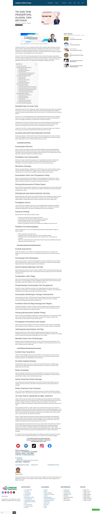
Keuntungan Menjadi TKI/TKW (22, 83)
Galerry (70, 2)
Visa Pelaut (26, 495)
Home (22, 43)
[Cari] (14, 512)
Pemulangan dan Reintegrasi (24, 82)
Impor (45, 507)
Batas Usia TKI (34, 464)
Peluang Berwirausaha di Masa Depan (26, 74)
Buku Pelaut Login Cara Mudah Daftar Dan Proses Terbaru (27, 460)
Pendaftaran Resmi (22, 77)
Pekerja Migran (26, 43)
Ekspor (45, 506)
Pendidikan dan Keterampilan (24, 70)
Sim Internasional (28, 504)
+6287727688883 (30, 453)
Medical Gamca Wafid (29, 497)
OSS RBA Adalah (20, 458)
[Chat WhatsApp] (95, 509)
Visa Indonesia (27, 494)
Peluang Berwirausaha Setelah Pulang (26, 90)
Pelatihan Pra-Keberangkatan (24, 79)
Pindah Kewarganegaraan (49, 498)
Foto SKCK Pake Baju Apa (75, 44)
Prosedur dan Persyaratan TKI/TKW (23, 75)
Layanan (56, 2)
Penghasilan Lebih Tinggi (23, 85)
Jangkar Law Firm (87, 491)
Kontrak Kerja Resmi (22, 81)
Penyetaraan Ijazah (28, 506)
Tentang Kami (50, 2)
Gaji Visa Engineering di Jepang (22, 464)
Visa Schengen (27, 492)
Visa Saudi (26, 491)
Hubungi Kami (67, 491)
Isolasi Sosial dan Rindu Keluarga (25, 100)
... (15, 482)
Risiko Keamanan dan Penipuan (25, 101)
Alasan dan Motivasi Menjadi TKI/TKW (24, 67)
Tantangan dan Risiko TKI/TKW (23, 93)
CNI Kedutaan (47, 501)
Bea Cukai (46, 504)
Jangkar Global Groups (23, 3)
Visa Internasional (28, 490)
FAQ (79, 2)
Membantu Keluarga (22, 71)
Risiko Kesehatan (22, 98)
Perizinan (26, 507)
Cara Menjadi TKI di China (53, 464)
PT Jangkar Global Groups (28, 454)
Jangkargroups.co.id (24, 450)
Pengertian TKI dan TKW (21, 65)
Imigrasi (45, 495)
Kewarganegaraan (48, 497)
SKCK (25, 503)
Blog (74, 2)
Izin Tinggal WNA (28, 498)
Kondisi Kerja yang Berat (23, 96)
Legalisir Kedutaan (48, 492)
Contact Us (64, 2)
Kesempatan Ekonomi (23, 68)
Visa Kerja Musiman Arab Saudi (76, 39)
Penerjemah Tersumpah (49, 494)
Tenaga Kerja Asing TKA (29, 500)
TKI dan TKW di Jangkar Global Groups (24, 102)
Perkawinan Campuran (49, 500)
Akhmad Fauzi (18, 23)
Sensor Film (46, 503)
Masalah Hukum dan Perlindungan (25, 94)
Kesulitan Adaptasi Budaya (24, 97)
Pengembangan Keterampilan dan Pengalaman (27, 86)
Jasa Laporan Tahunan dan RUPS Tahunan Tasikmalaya (76, 66)
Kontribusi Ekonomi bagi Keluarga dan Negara (27, 89)
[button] (83, 3)
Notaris (45, 491)
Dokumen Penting (22, 78)
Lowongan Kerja (67, 492)
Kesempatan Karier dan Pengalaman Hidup (27, 72)
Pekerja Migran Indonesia (29, 501)
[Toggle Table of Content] (35, 64)
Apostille (46, 490)
